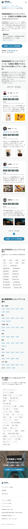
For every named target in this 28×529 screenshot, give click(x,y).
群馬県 (12, 318)
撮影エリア (8, 6)
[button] (4, 260)
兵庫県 (17, 343)
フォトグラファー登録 (7, 487)
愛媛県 (12, 358)
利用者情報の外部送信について (8, 515)
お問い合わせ (5, 493)
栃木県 (8, 318)
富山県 (8, 327)
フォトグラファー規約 (6, 503)
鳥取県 (3, 352)
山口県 (21, 352)
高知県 (17, 358)
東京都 (3, 321)
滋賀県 (3, 343)
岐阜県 (3, 336)
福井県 (17, 327)
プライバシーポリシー (6, 506)
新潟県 (3, 327)
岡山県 (12, 352)
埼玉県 (17, 318)
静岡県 (8, 336)
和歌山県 (4, 346)
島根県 (8, 352)
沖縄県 (13, 368)
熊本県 (17, 365)
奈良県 (21, 343)
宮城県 (17, 309)
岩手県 (12, 309)
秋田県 (21, 309)
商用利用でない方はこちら (8, 518)
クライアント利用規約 (6, 500)
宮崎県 (12, 6)
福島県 (8, 312)
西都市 (16, 6)
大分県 (21, 365)
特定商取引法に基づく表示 (7, 509)
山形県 (3, 312)
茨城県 (3, 318)
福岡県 (3, 365)
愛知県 (12, 336)
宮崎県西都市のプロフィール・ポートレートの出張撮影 (12, 7)
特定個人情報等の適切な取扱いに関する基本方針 (12, 512)
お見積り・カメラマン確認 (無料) (14, 469)
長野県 (3, 330)
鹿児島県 (8, 368)
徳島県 (3, 358)
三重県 (17, 336)
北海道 (3, 309)
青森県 (8, 309)
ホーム (3, 6)
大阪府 (12, 343)
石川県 (12, 327)
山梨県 (21, 327)
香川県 (8, 358)
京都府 (8, 343)
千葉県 (21, 318)
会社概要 (4, 490)
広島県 (17, 352)
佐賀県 (8, 365)
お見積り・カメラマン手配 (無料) (12, 46)
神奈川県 (8, 321)
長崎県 (12, 365)
